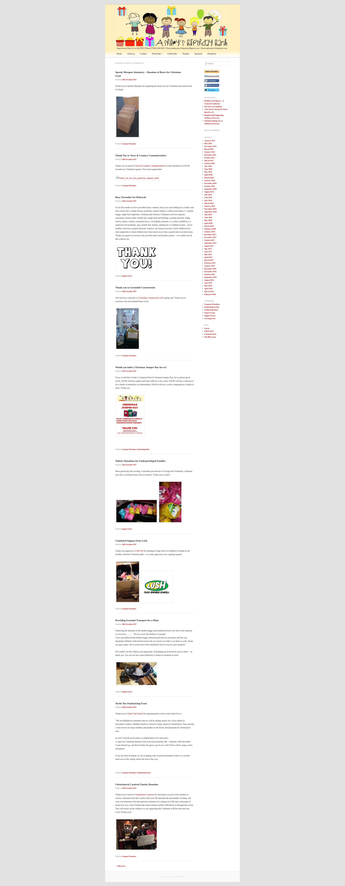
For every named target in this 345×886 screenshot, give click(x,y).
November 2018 (210, 209)
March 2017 (209, 260)
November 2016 (210, 272)
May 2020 (208, 172)
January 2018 (209, 232)
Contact (143, 54)
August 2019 (209, 192)
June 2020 (208, 169)
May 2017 (208, 254)
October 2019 (209, 186)
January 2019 (209, 206)
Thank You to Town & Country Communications (140, 155)
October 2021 (209, 158)
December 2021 (210, 155)
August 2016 (209, 280)
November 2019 (210, 183)
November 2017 (210, 237)
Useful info (172, 54)
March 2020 (209, 178)
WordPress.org (210, 337)
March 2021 (209, 161)
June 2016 (208, 283)
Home (119, 54)
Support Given (127, 276)
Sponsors (198, 54)
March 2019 (209, 203)
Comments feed (210, 334)
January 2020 (209, 180)
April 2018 (208, 223)
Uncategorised (209, 318)
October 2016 (209, 274)
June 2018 (208, 217)
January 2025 (209, 141)
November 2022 (210, 146)
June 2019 (208, 197)
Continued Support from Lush (131, 540)
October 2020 (209, 163)
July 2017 (208, 249)
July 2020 (208, 166)
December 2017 (210, 234)
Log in (206, 328)
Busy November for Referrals (130, 197)
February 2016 (210, 294)
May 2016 (208, 286)
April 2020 (208, 175)
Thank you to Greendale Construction (135, 287)
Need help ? (157, 54)
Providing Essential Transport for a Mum (137, 620)
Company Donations (129, 144)
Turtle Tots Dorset (135, 713)
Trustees (185, 54)
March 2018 (209, 226)
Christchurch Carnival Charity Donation (136, 784)
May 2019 (208, 200)
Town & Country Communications (150, 166)
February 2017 (210, 263)
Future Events (209, 313)
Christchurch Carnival (144, 794)
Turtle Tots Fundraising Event (131, 703)
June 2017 (208, 252)
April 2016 (208, 289)
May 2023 (208, 143)
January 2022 (209, 152)
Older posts (120, 866)
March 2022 (209, 149)
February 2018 (210, 229)
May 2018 (208, 220)
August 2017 (209, 246)
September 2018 (210, 212)
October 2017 (209, 240)
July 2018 (208, 215)
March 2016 (209, 291)
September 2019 (210, 189)
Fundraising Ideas (143, 449)
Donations (211, 54)
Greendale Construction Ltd (150, 298)
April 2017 (208, 257)
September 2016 (210, 277)
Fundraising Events (144, 773)
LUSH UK (138, 551)
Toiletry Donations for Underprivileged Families (140, 461)
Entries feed (208, 331)
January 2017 (209, 266)
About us (131, 54)
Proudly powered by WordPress (173, 877)
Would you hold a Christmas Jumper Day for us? (141, 367)
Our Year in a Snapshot (213, 106)
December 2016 (210, 269)
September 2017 (210, 243)
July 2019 (208, 195)
